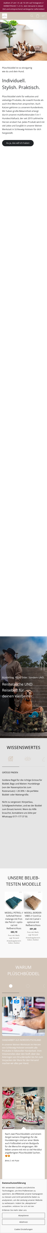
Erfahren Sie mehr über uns (14, 1210)
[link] (23, 1228)
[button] (4, 16)
